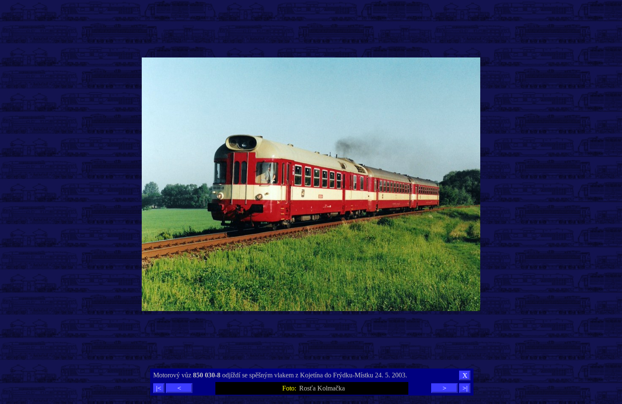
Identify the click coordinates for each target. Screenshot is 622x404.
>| (465, 388)
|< (158, 388)
